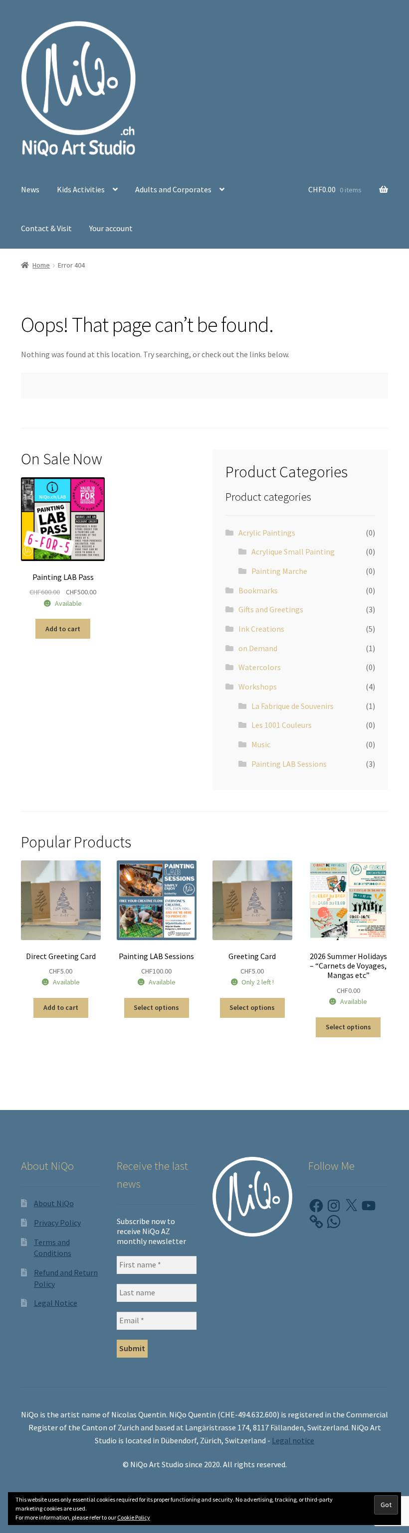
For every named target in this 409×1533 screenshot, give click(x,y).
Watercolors (259, 667)
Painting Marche (279, 571)
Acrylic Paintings (266, 533)
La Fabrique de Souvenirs (292, 706)
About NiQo (54, 1203)
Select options (156, 1007)
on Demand (257, 648)
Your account (111, 228)
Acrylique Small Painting (293, 552)
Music (260, 744)
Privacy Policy (57, 1223)
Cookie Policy (133, 1517)
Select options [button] (348, 1026)
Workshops (257, 687)
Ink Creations (261, 629)
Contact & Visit (46, 228)
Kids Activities (81, 189)
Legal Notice (55, 1303)
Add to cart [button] (62, 628)
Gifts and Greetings (270, 609)
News (30, 189)
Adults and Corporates (173, 189)
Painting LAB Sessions (289, 764)
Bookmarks (258, 590)
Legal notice (293, 1440)
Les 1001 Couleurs (281, 725)
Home (41, 265)
